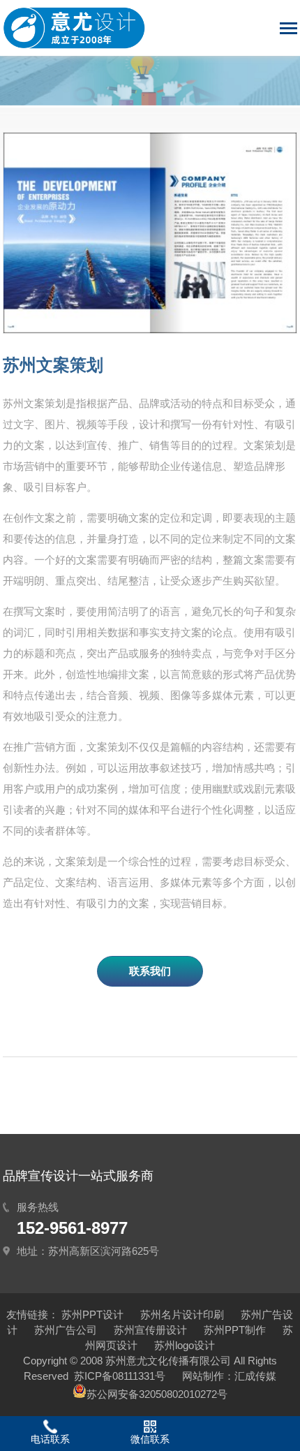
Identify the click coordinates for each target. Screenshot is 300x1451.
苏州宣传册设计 (150, 1330)
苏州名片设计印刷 (182, 1314)
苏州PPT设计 (92, 1314)
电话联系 (50, 1439)
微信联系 (150, 1439)
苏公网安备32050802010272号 (157, 1394)
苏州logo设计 (184, 1345)
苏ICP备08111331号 (119, 1376)
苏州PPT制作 (235, 1330)
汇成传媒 (255, 1376)
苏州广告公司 (65, 1330)
